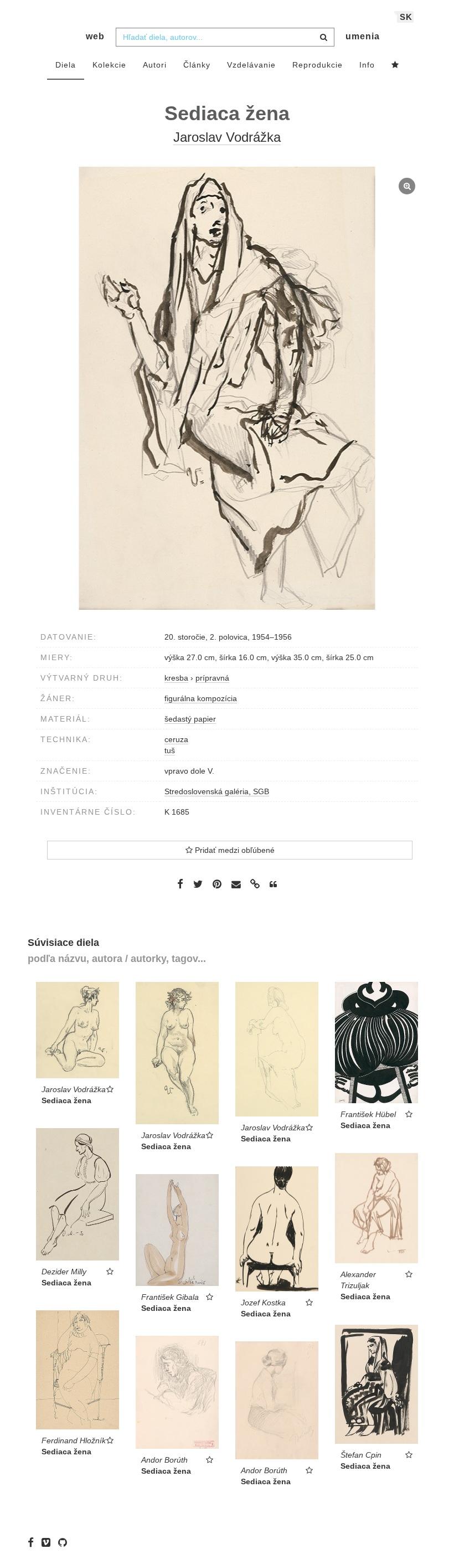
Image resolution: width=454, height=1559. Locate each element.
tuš (169, 750)
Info (367, 64)
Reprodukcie (317, 64)
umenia (362, 36)
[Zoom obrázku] (227, 388)
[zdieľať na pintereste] (217, 884)
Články (196, 64)
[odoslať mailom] (236, 884)
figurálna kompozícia (200, 698)
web (95, 36)
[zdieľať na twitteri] (198, 884)
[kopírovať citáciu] (273, 884)
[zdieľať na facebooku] (180, 884)
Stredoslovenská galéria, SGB (216, 791)
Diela (65, 64)
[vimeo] (49, 1542)
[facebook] (33, 1542)
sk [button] (406, 17)
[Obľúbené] (395, 65)
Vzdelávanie (251, 64)
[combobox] (225, 37)
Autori (155, 64)
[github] (65, 1542)
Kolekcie (109, 64)
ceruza (176, 739)
